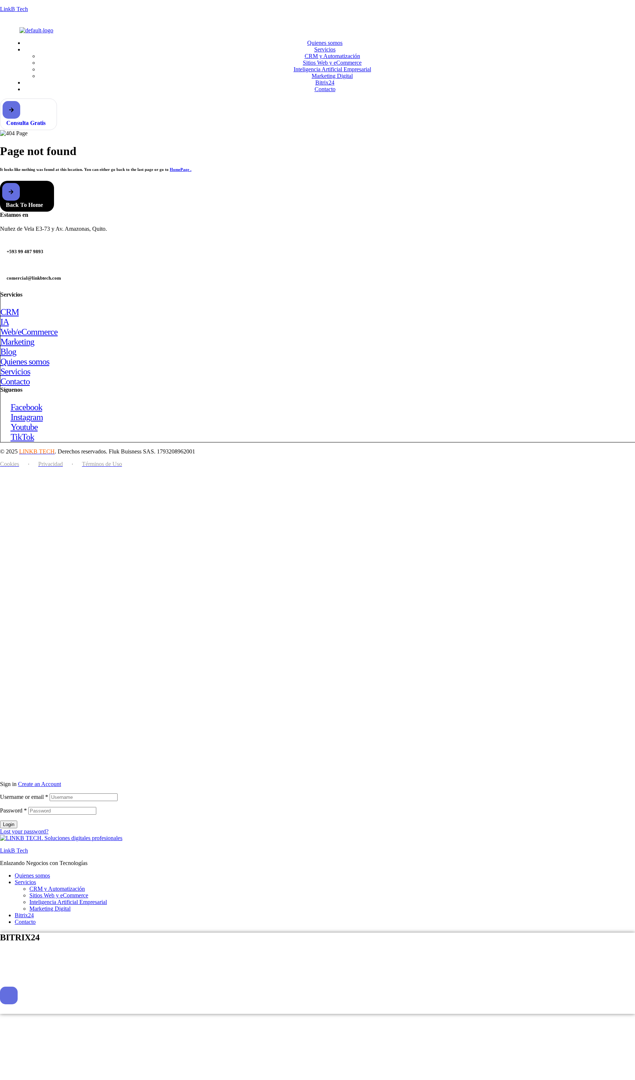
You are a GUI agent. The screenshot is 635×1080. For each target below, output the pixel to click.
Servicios (25, 882)
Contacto (25, 922)
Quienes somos (32, 875)
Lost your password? (24, 831)
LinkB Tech (14, 9)
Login (8, 824)
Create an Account (39, 784)
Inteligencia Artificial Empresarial (68, 902)
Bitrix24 (24, 915)
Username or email (24, 797)
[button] (28, 114)
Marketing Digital (50, 908)
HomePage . (180, 169)
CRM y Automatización (57, 889)
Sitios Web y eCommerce (58, 895)
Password (13, 810)
